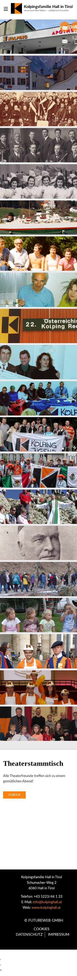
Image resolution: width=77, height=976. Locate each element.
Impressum (58, 935)
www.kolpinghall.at (46, 907)
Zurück (14, 794)
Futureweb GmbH (45, 920)
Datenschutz (29, 935)
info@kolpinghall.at (47, 902)
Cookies (41, 929)
